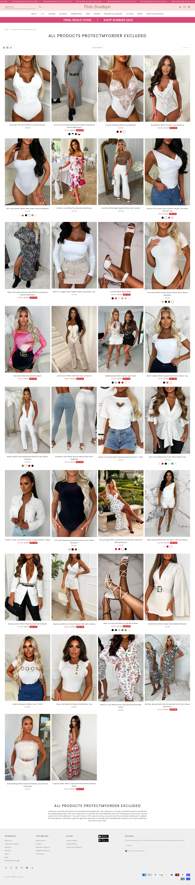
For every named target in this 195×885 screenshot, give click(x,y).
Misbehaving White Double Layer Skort (120, 376)
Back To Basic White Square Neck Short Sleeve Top (167, 376)
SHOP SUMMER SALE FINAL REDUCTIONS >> (49, 1)
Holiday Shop (76, 14)
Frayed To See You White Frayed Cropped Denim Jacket (27, 540)
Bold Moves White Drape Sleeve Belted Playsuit (167, 624)
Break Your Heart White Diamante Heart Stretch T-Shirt (121, 457)
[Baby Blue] (116, 382)
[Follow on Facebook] (6, 868)
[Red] (120, 131)
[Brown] (75, 134)
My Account (40, 841)
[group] (97, 22)
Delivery (8, 847)
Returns (8, 851)
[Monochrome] (79, 134)
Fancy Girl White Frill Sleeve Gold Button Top (74, 704)
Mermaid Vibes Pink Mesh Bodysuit (28, 376)
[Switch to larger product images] (4, 47)
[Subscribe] (188, 845)
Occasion (63, 14)
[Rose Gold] (122, 298)
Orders (38, 844)
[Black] (69, 134)
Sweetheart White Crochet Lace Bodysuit (167, 125)
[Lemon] (125, 382)
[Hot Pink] (169, 217)
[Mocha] (32, 215)
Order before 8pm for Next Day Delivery (17, 1)
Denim (139, 14)
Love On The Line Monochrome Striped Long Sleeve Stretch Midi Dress (74, 126)
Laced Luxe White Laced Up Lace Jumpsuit (74, 376)
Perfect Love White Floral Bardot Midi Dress (74, 208)
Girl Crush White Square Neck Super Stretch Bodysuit (27, 209)
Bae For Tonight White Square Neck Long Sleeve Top (74, 292)
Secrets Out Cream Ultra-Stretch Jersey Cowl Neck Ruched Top (167, 210)
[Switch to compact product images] (11, 47)
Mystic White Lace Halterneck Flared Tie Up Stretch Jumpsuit (27, 458)
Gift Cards (40, 854)
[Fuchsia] (116, 549)
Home (6, 29)
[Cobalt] (115, 630)
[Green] (172, 463)
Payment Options (43, 847)
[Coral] (122, 382)
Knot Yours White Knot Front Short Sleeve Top (167, 457)
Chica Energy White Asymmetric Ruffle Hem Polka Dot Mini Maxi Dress (120, 541)
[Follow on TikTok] (32, 868)
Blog (6, 857)
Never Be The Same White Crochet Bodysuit (27, 125)
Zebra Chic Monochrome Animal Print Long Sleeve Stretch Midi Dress (27, 293)
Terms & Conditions (74, 847)
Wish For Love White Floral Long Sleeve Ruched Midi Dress (120, 706)
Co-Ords (129, 14)
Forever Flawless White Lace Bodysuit (121, 125)
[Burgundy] (119, 382)
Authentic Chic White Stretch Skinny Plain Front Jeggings (74, 458)
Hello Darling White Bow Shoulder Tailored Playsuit (167, 540)
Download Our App (12, 861)
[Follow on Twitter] (11, 868)
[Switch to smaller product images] (7, 47)
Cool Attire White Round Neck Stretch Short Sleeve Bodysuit (167, 294)
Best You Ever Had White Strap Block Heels (121, 623)
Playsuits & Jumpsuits (113, 14)
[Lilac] (125, 630)
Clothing (51, 14)
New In (34, 14)
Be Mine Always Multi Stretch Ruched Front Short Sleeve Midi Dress (167, 705)
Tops (88, 14)
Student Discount (43, 851)
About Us (8, 841)
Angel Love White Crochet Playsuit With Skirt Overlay (74, 624)
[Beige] (162, 301)
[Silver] (125, 298)
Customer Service (12, 844)
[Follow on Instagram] (16, 868)
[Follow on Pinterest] (22, 868)
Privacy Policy (71, 841)
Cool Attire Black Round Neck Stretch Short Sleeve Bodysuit (74, 541)
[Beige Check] (22, 215)
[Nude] (119, 298)
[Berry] (162, 463)
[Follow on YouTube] (27, 868)
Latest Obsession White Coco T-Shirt (27, 704)
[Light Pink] (172, 217)
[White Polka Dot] (72, 134)
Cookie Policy (71, 844)
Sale (42, 14)
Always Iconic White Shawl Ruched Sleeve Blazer (27, 624)
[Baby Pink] (167, 546)
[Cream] (19, 215)
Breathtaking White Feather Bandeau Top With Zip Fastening (27, 785)
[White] (124, 131)
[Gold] (119, 630)
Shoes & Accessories (155, 14)
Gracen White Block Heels (120, 292)
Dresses (97, 14)
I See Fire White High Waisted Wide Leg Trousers (120, 208)
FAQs (7, 854)
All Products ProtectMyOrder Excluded (23, 29)
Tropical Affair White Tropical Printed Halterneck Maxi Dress (74, 785)
